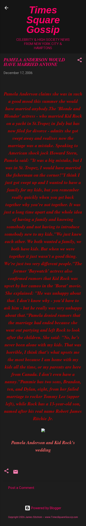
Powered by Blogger (45, 508)
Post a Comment (21, 488)
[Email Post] (15, 473)
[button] (79, 60)
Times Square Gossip (43, 19)
